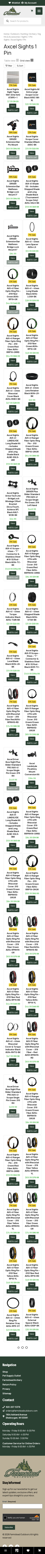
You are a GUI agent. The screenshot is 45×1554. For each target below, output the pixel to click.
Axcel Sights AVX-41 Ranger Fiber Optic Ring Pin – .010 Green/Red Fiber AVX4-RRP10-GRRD (13, 344)
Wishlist (16, 2)
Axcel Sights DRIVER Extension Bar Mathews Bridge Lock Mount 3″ (13, 188)
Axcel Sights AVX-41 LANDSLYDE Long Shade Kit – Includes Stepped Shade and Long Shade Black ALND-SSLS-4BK (13, 447)
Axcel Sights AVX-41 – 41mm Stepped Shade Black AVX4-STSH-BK (32, 614)
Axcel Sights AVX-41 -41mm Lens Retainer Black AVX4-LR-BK (32, 390)
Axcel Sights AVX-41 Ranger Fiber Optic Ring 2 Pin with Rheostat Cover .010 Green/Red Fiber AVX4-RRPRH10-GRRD (32, 561)
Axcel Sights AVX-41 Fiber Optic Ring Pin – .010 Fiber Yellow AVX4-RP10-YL (13, 1272)
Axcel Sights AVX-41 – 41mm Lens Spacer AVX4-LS (32, 243)
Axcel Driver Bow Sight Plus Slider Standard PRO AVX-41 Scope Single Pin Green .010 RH (13, 1094)
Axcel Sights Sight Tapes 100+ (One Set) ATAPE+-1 (13, 93)
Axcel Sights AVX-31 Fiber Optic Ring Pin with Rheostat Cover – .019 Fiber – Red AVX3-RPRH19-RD (32, 1048)
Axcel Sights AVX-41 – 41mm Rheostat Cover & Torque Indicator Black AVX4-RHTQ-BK (13, 1045)
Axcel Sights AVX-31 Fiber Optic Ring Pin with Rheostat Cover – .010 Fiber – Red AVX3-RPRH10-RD (32, 1429)
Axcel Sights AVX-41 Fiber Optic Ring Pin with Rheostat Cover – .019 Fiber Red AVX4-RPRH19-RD (32, 941)
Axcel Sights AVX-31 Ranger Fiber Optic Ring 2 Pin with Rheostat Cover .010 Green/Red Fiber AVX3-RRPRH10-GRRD (13, 1430)
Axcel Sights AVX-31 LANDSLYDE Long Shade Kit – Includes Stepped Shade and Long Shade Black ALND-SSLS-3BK (13, 824)
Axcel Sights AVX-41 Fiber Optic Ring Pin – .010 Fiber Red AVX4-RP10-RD (32, 1270)
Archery (32, 34)
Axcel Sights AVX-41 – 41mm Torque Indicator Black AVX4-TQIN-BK (13, 614)
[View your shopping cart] (32, 11)
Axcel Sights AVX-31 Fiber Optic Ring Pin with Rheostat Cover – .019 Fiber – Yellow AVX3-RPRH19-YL (32, 1487)
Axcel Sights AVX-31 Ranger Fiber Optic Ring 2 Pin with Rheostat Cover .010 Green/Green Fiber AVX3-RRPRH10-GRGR (32, 718)
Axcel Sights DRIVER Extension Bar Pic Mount (13, 140)
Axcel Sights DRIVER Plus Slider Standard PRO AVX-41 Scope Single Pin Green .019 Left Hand (32, 497)
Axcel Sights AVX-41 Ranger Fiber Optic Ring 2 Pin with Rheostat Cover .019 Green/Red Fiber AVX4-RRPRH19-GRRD (32, 822)
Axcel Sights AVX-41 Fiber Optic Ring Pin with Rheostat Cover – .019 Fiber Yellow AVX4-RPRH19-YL (32, 1164)
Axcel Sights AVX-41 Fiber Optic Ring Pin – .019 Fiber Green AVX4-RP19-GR (13, 292)
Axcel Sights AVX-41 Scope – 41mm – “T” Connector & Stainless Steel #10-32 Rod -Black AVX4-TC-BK (13, 555)
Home (6, 34)
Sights (24, 36)
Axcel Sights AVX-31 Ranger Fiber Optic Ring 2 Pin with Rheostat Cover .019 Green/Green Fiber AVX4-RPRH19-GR (13, 1372)
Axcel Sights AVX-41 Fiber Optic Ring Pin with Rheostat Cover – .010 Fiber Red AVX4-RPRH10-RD (13, 714)
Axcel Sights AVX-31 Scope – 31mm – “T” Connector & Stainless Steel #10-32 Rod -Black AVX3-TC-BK (32, 660)
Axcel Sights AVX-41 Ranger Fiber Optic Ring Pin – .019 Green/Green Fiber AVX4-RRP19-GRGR (32, 881)
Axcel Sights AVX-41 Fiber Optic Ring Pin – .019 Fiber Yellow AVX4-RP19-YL (32, 996)
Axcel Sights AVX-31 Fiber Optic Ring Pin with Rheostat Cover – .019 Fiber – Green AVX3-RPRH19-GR (13, 1542)
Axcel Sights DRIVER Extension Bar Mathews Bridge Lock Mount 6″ (13, 243)
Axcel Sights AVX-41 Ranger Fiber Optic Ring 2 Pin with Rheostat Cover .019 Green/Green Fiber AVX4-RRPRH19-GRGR (32, 1106)
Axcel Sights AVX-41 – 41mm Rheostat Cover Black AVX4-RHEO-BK (13, 393)
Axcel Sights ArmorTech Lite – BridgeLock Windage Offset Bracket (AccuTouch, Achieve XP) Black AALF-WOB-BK (13, 504)
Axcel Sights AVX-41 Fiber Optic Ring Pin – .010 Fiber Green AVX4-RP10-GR (32, 342)
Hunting (24, 34)
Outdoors (15, 34)
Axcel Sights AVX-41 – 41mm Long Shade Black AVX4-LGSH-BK (32, 291)
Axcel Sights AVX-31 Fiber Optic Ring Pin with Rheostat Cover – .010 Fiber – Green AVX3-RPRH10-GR (32, 1542)
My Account (30, 2)
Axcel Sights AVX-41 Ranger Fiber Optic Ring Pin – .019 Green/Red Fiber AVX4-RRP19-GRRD (13, 1163)
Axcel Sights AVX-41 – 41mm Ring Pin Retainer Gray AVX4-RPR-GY (13, 1320)
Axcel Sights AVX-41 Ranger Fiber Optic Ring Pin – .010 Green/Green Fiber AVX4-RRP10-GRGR (32, 443)
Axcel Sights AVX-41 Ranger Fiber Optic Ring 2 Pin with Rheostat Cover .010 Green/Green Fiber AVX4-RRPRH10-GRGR (13, 885)
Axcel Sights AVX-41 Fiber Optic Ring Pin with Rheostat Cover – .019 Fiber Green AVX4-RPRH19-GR (13, 943)
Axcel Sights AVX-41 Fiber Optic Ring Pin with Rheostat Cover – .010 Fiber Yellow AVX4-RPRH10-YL (13, 1219)
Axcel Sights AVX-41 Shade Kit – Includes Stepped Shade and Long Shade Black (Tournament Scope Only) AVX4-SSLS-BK (32, 192)
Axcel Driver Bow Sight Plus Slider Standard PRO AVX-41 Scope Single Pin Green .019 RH (13, 767)
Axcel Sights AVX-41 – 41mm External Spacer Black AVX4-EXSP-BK (32, 1320)
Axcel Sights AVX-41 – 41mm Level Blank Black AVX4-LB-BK (13, 661)
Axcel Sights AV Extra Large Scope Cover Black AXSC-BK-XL (32, 95)
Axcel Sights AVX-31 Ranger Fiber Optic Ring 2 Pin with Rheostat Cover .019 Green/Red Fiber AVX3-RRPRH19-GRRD (32, 1372)
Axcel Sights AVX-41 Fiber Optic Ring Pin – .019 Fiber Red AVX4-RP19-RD (13, 994)
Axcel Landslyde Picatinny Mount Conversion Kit (32, 769)
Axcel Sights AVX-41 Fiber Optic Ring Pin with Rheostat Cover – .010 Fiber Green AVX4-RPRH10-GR (32, 1219)
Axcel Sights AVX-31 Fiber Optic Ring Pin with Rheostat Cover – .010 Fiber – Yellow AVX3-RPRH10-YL (13, 1487)
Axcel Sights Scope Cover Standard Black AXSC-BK (32, 140)
